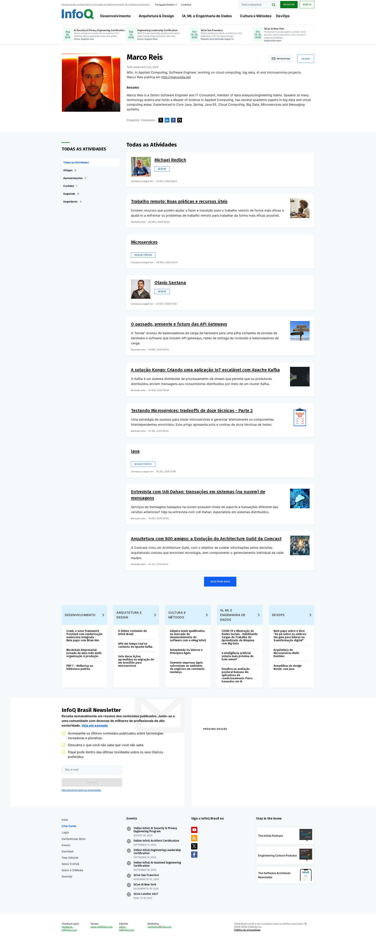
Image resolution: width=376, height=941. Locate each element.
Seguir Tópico (143, 255)
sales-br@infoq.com (101, 926)
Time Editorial (70, 857)
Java (135, 451)
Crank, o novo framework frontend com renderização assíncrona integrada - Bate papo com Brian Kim (84, 635)
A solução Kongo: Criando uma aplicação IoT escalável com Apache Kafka (205, 369)
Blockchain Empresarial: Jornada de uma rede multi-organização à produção (84, 653)
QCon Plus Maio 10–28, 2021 (220, 795)
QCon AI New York (145, 884)
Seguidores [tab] (72, 201)
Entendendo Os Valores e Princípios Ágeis (186, 651)
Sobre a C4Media (72, 870)
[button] (92, 782)
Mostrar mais (220, 581)
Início (65, 819)
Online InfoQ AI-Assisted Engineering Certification (157, 864)
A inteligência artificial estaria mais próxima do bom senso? (238, 656)
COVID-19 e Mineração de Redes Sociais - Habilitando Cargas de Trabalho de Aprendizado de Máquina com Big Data (240, 637)
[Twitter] (160, 120)
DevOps (283, 16)
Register (289, 4)
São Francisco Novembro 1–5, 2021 (276, 795)
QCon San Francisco (146, 875)
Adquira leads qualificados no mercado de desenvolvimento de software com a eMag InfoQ (188, 635)
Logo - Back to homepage (78, 14)
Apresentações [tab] (74, 178)
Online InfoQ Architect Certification (156, 840)
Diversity (67, 876)
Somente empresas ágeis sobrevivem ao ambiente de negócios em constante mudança (187, 667)
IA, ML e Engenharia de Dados (207, 16)
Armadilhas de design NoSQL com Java (288, 667)
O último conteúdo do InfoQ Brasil (132, 632)
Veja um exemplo (94, 725)
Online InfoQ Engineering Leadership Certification (157, 852)
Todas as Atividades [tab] (76, 162)
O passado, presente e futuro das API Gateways (179, 324)
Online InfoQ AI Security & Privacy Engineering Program (155, 830)
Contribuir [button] (186, 4)
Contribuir (68, 851)
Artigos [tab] (69, 170)
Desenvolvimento (115, 16)
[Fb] (173, 120)
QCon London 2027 (146, 894)
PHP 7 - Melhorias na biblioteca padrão (79, 667)
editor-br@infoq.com (126, 928)
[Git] (179, 120)
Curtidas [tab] (70, 185)
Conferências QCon (74, 838)
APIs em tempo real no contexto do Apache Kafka (135, 645)
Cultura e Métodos (255, 16)
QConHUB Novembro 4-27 (218, 790)
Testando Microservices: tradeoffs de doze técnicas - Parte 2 (192, 410)
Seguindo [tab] (71, 193)
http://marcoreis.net (176, 77)
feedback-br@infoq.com (69, 928)
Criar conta (69, 826)
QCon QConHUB (230, 737)
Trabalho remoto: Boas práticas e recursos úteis (179, 201)
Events (66, 845)
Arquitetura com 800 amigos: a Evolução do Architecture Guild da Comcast (206, 538)
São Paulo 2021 (263, 790)
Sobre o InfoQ (70, 863)
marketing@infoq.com (160, 926)
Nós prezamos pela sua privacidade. (81, 790)
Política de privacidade (247, 929)
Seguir (306, 58)
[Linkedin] (167, 120)
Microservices (144, 242)
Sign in (307, 4)
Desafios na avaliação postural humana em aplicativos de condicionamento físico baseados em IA (237, 675)
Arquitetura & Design (156, 16)
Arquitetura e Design (129, 615)
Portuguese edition (164, 4)
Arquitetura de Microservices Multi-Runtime (287, 653)
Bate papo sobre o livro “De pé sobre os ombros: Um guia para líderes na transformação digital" (290, 635)
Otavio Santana (170, 282)
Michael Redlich (170, 160)
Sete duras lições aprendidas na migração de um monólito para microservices (136, 661)
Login (65, 832)
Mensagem (283, 58)
